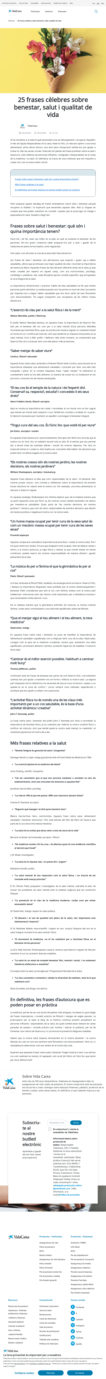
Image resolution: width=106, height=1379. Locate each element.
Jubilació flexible (15, 1334)
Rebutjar (51, 1373)
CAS (93, 3)
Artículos (11, 21)
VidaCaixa (32, 126)
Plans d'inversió (45, 1268)
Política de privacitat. (69, 1194)
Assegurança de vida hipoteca (52, 1259)
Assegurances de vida (48, 1243)
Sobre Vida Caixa (36, 1076)
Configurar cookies (24, 1373)
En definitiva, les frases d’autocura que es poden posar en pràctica (47, 189)
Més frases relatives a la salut (29, 184)
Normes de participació (49, 1331)
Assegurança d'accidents (81, 1276)
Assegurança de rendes (81, 1263)
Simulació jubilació (16, 1322)
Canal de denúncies (47, 1319)
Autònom (49, 11)
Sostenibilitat (35, 3)
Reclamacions (45, 1314)
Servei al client (23, 3)
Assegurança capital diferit (82, 1284)
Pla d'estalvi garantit (48, 1280)
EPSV (41, 1251)
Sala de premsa (46, 3)
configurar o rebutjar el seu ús (40, 1364)
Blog (71, 3)
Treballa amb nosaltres (60, 3)
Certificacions (45, 1335)
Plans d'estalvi (45, 1263)
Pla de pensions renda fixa (50, 1272)
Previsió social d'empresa (81, 1272)
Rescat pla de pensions (18, 1306)
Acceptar (79, 1373)
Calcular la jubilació (16, 1326)
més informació (19, 1364)
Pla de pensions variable (49, 1276)
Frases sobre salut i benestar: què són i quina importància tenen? (47, 179)
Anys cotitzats (14, 1330)
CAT (98, 3)
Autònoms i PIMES (78, 1243)
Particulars (35, 11)
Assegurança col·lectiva (80, 1268)
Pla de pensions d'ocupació (82, 1259)
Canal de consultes (47, 1323)
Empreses (62, 11)
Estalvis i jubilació (15, 1343)
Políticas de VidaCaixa (48, 1344)
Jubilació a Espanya (16, 1318)
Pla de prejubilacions (79, 1255)
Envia (76, 1122)
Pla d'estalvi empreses (80, 1293)
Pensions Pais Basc (79, 1280)
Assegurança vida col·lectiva (82, 1288)
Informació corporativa (9, 3)
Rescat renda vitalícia (17, 1338)
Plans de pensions (47, 1247)
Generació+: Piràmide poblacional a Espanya (17, 1312)
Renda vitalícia (45, 1255)
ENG (102, 3)
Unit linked (75, 1247)
